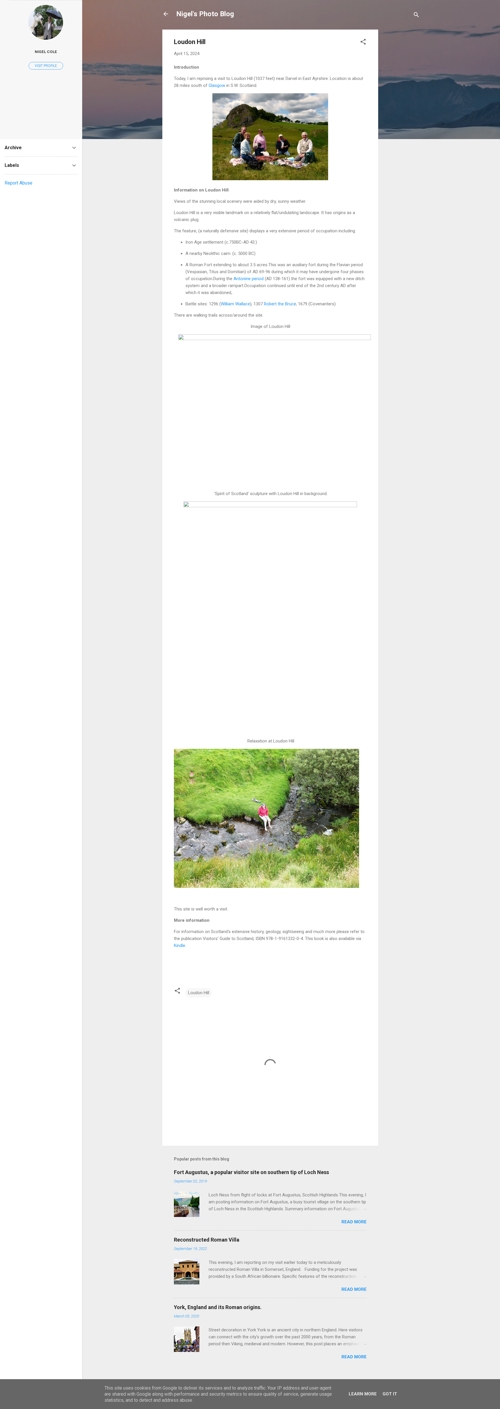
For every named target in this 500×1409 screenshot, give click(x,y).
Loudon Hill (198, 992)
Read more (354, 1221)
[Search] (416, 16)
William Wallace (235, 303)
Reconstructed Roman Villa (206, 1240)
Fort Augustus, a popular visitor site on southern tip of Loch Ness (251, 1172)
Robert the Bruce (280, 303)
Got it (390, 1394)
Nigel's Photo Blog (205, 14)
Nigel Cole (46, 51)
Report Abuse (18, 183)
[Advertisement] (401, 116)
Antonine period (249, 278)
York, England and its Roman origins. (218, 1307)
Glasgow (217, 85)
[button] (363, 42)
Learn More (363, 1394)
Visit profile (46, 66)
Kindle (179, 945)
